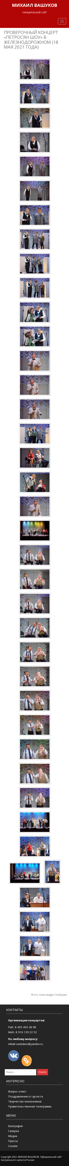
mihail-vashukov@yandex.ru (25, 1044)
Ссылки (12, 1146)
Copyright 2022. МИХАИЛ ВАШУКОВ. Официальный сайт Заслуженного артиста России (31, 1158)
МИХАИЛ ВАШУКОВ (34, 5)
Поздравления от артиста (25, 1096)
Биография (15, 1126)
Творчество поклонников (24, 1101)
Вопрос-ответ (17, 1091)
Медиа (12, 1136)
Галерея (13, 1131)
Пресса (13, 1141)
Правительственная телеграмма (29, 1106)
